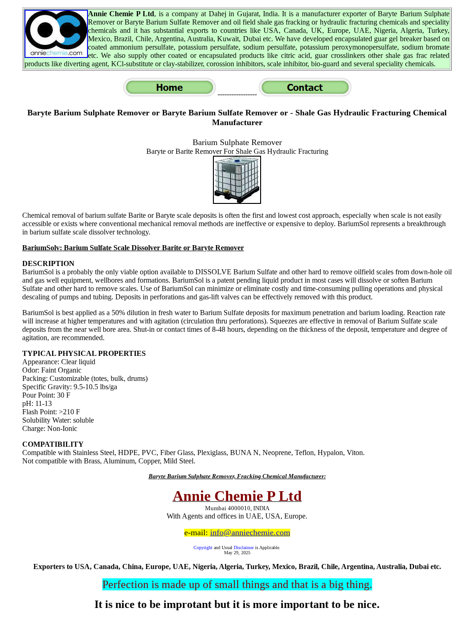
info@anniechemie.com (250, 532)
